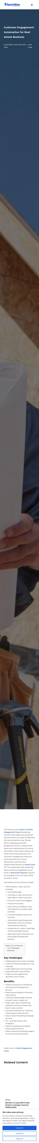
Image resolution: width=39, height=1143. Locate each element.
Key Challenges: (14, 948)
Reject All (19, 1139)
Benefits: (11, 950)
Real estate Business (19, 873)
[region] (19, 1126)
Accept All (19, 1128)
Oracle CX (23, 829)
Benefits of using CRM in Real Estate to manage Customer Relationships (17, 1105)
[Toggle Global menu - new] (31, 5)
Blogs (7, 1100)
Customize (19, 1133)
